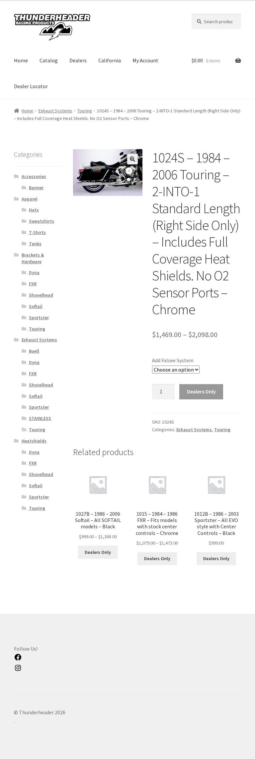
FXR (33, 284)
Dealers (78, 60)
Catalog (49, 60)
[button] (132, 159)
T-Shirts (37, 232)
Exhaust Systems (55, 111)
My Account (145, 60)
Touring (84, 111)
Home (21, 60)
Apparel (30, 199)
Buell (34, 351)
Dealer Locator (31, 86)
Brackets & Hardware (33, 258)
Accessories (34, 176)
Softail (35, 306)
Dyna (34, 272)
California (109, 60)
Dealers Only (201, 391)
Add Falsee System (173, 360)
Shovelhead (41, 295)
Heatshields (34, 441)
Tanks (35, 244)
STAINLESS (40, 418)
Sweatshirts (41, 221)
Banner (36, 188)
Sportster (39, 318)
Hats (34, 210)
